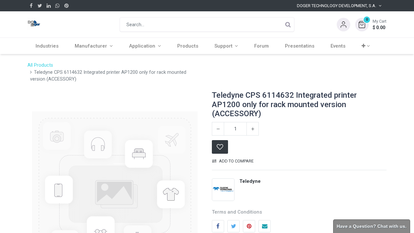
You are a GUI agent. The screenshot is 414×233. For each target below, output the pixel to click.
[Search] (287, 24)
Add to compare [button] (236, 161)
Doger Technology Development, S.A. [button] (336, 5)
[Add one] (252, 128)
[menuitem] (47, 46)
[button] (371, 24)
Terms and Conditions (237, 212)
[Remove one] (218, 128)
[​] (31, 5)
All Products (40, 65)
